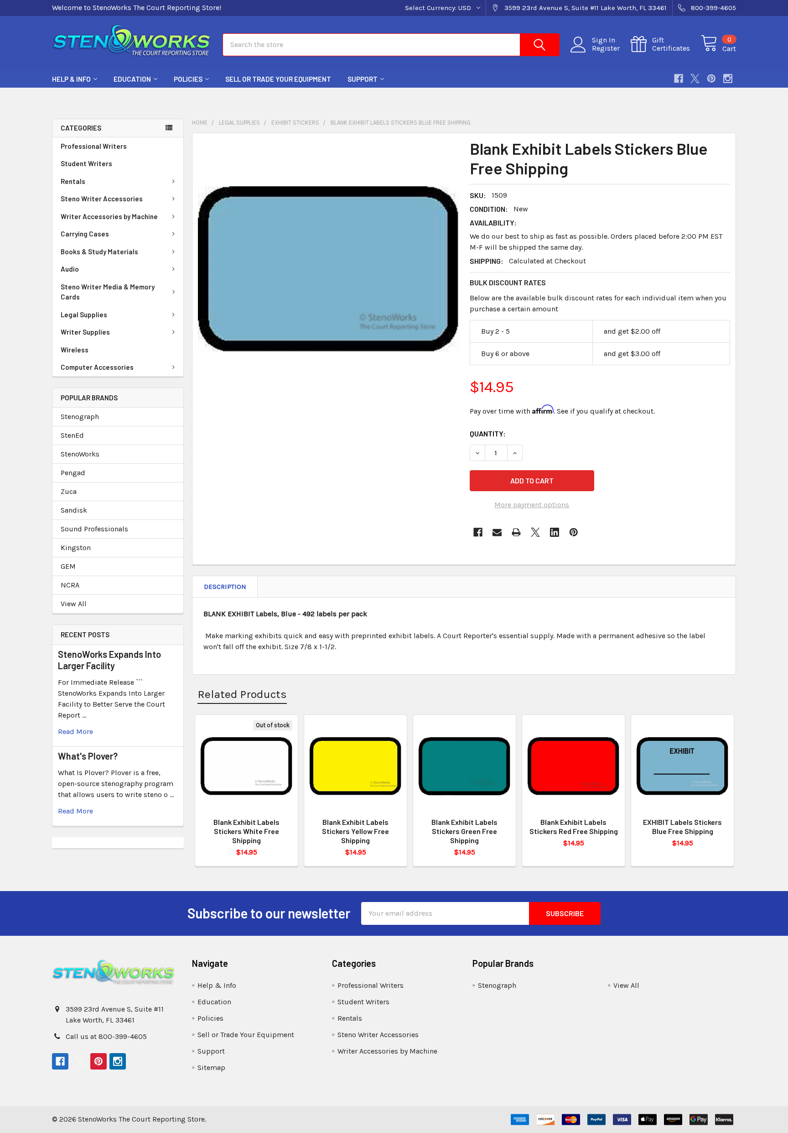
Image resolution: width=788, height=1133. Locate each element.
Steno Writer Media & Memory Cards (108, 292)
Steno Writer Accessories (102, 198)
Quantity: (488, 433)
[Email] (497, 532)
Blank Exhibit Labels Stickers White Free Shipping (246, 831)
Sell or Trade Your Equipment (278, 79)
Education (132, 79)
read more (75, 731)
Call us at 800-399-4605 (106, 1036)
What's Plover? (88, 755)
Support (362, 79)
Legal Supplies (84, 314)
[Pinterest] (711, 78)
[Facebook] (678, 78)
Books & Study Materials (99, 251)
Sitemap (211, 1067)
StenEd (72, 435)
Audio (70, 269)
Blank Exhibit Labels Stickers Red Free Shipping (573, 826)
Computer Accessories (97, 367)
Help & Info (71, 79)
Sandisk (74, 510)
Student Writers (86, 163)
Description (225, 586)
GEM (68, 566)
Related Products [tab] (242, 694)
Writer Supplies (85, 332)
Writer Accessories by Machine (109, 216)
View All (74, 603)
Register (606, 48)
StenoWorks (80, 454)
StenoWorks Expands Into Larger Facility (109, 660)
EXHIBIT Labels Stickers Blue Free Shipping (682, 826)
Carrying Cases (85, 234)
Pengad (73, 472)
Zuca (69, 491)
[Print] (516, 532)
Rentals (73, 181)
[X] (695, 78)
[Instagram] (728, 78)
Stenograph (80, 416)
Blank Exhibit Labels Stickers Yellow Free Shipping (355, 831)
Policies (188, 79)
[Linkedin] (554, 532)
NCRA (70, 585)
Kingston (76, 547)
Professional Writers (94, 146)
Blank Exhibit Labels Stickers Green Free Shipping (464, 831)
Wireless (74, 350)
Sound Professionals (94, 529)
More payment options (531, 504)
